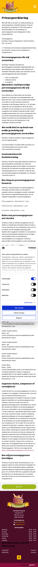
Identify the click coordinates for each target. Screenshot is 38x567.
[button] (19, 486)
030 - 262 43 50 (19, 522)
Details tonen (28, 302)
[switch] (33, 284)
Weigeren (19, 318)
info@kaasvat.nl (20, 524)
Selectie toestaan (19, 313)
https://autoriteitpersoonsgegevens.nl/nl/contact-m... (18, 450)
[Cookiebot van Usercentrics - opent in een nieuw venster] (28, 248)
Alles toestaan (19, 308)
